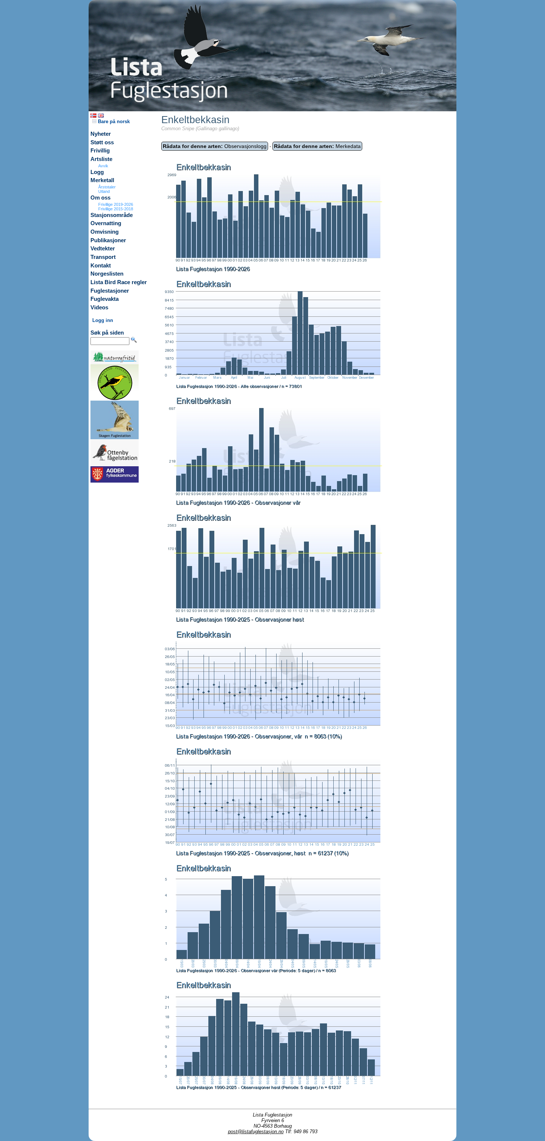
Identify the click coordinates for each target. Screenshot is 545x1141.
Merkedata (317, 146)
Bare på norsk (113, 121)
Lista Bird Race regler (118, 282)
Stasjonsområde (111, 215)
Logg (97, 172)
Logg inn (102, 320)
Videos (99, 307)
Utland (104, 191)
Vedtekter (102, 248)
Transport (103, 257)
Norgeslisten (106, 274)
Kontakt (100, 266)
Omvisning (104, 232)
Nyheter (100, 134)
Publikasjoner (108, 240)
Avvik (103, 166)
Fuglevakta (104, 299)
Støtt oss (102, 142)
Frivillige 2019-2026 (115, 204)
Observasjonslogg (215, 146)
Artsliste (101, 159)
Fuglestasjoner (109, 291)
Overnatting (105, 223)
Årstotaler (107, 187)
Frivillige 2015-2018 (115, 209)
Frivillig (100, 151)
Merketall (102, 180)
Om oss (100, 198)
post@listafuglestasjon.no (256, 1131)
